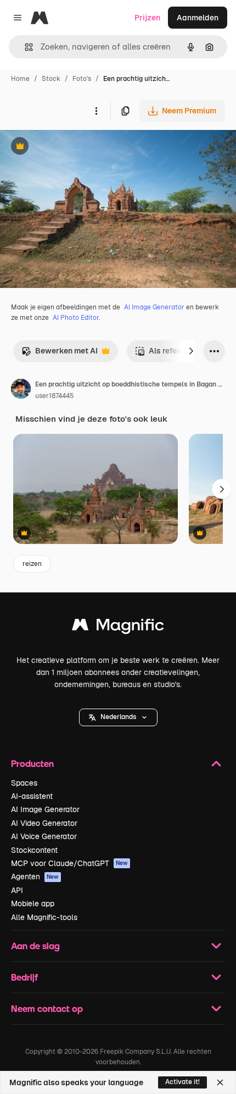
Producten (32, 763)
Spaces (24, 783)
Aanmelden (197, 18)
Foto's (81, 78)
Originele (72, 147)
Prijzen (147, 18)
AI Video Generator (44, 823)
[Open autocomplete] (24, 47)
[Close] (220, 1082)
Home (20, 78)
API (17, 890)
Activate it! (182, 1081)
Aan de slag (35, 945)
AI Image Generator (154, 307)
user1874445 (54, 395)
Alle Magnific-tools (44, 917)
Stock (51, 78)
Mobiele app (32, 903)
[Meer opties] (96, 111)
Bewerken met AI (59, 354)
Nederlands (118, 716)
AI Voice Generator (44, 836)
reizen (32, 563)
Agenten (35, 876)
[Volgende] (191, 351)
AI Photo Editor (76, 317)
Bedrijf (24, 977)
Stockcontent (34, 850)
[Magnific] (118, 627)
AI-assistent (32, 796)
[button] (118, 717)
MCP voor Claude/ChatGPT (69, 863)
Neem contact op (47, 1008)
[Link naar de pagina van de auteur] (21, 390)
